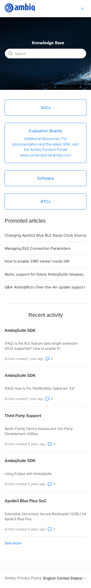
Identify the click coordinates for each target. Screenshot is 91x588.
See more (13, 543)
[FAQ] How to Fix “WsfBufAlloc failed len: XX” (40, 388)
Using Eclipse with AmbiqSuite (28, 474)
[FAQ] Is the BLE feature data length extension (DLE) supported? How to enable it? (41, 345)
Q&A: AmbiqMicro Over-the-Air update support (45, 287)
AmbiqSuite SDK (20, 330)
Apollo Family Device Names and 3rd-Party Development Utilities (39, 431)
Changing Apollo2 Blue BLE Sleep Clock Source (45, 235)
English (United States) (63, 578)
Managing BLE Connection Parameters (38, 248)
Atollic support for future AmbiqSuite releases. (44, 274)
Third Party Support (23, 416)
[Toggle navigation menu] (82, 8)
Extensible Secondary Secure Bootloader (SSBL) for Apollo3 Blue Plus (45, 516)
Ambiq (10, 578)
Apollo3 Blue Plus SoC (26, 501)
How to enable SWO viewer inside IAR (37, 261)
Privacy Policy (29, 578)
